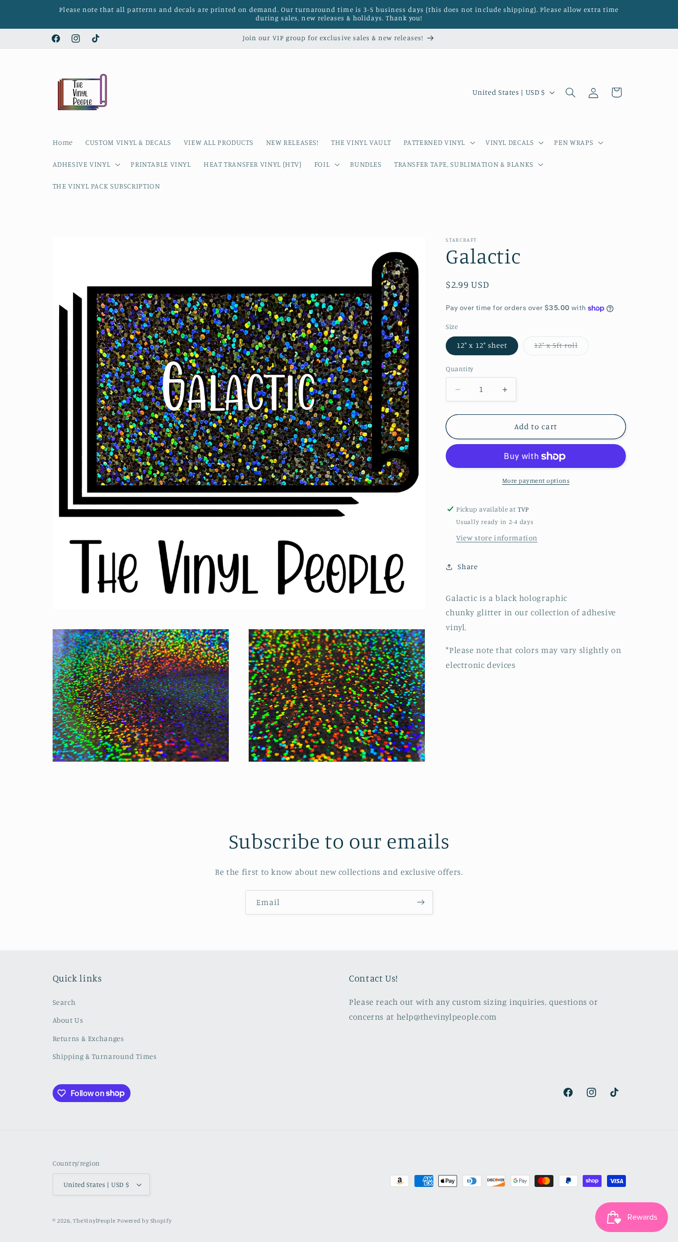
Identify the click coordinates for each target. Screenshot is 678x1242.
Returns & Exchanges (88, 1038)
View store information (497, 538)
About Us (68, 1020)
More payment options (536, 481)
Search (64, 1002)
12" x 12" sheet (482, 345)
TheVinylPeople (94, 1220)
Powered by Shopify (144, 1220)
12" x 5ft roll (561, 348)
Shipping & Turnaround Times (105, 1056)
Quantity (459, 369)
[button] (438, 142)
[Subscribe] (420, 902)
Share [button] (467, 566)
